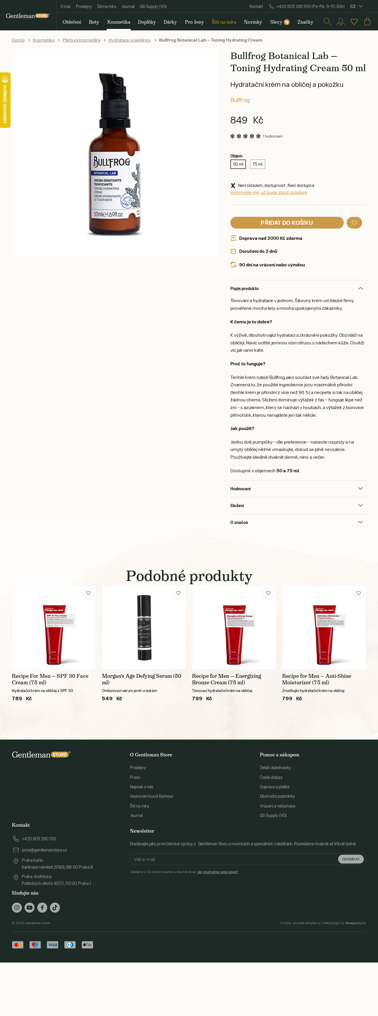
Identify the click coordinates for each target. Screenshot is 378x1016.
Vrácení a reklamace (277, 806)
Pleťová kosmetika (81, 40)
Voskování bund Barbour (151, 796)
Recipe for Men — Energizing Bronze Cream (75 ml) (226, 679)
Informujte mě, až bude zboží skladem (268, 192)
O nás (66, 6)
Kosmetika (43, 40)
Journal (128, 6)
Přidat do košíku (287, 222)
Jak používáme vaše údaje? (217, 872)
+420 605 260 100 (39, 838)
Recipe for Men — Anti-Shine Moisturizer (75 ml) (316, 679)
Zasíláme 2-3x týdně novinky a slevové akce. (184, 872)
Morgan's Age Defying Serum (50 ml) (141, 679)
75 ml (257, 164)
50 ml (238, 164)
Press (135, 777)
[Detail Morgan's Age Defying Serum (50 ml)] (144, 627)
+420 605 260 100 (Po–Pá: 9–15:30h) (310, 6)
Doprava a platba (274, 786)
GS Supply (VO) (153, 6)
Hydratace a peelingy (129, 40)
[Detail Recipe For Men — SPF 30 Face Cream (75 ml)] (54, 627)
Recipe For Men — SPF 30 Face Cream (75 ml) (50, 679)
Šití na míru (106, 6)
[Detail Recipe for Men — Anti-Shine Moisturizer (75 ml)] (324, 627)
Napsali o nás (141, 786)
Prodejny (84, 6)
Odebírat (351, 859)
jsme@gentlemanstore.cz (44, 850)
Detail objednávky (275, 767)
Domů (18, 40)
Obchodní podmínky (277, 796)
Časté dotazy (271, 777)
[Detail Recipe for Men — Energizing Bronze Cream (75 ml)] (234, 627)
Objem (236, 155)
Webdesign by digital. (344, 923)
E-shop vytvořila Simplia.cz (300, 923)
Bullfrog (240, 99)
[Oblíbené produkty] (354, 21)
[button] (354, 223)
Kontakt (256, 6)
